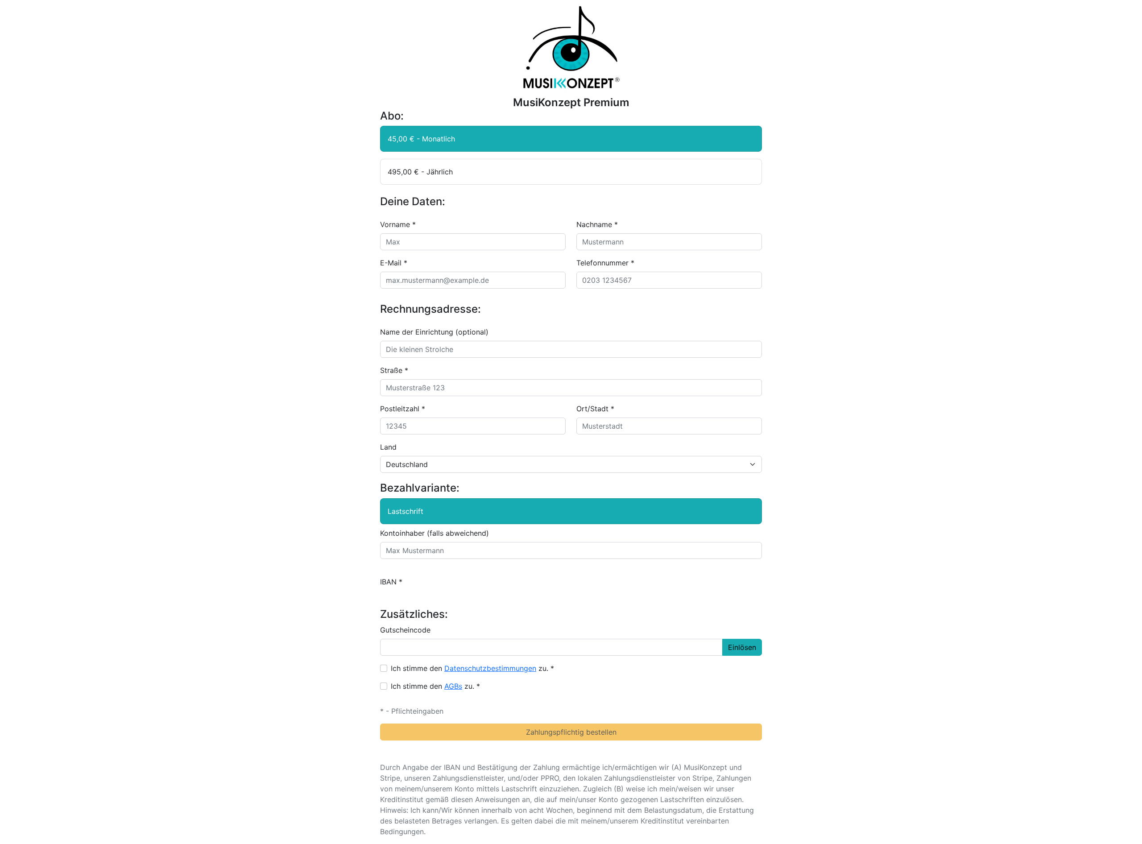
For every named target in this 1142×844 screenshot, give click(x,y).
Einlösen (742, 647)
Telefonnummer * (605, 262)
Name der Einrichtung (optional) (434, 331)
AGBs (453, 686)
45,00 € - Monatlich (421, 138)
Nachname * (597, 224)
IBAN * (391, 581)
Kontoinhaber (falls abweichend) (434, 533)
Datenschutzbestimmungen (490, 668)
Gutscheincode (405, 629)
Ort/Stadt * (595, 408)
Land (388, 447)
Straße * (394, 370)
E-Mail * (393, 262)
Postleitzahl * (402, 408)
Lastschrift (405, 511)
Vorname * (398, 224)
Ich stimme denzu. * (472, 668)
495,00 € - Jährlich (420, 171)
